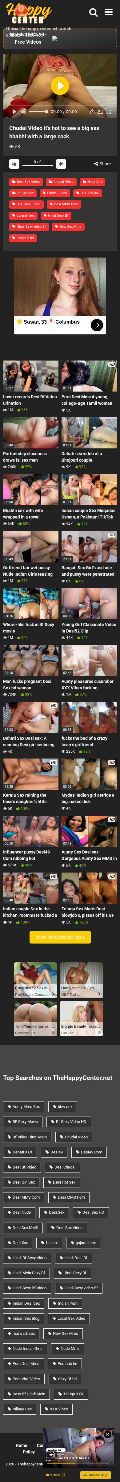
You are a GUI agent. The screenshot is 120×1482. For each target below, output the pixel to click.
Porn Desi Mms (26, 1363)
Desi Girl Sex (24, 1182)
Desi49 (56, 1152)
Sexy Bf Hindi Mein (29, 1394)
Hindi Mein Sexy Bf (29, 1273)
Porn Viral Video (26, 1379)
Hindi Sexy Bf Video (29, 1288)
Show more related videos (60, 937)
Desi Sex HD (93, 1212)
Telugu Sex (25, 193)
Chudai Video (63, 182)
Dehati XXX (22, 1152)
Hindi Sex (94, 182)
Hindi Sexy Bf (57, 216)
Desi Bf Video (24, 1167)
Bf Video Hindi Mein (30, 1137)
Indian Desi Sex (26, 1303)
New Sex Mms (70, 227)
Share (105, 163)
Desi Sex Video (28, 182)
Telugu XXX (73, 1394)
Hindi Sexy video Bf (31, 227)
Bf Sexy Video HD (71, 1121)
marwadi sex (24, 1333)
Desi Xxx (20, 1242)
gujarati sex (25, 216)
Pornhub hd (25, 238)
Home (21, 1445)
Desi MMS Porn (65, 204)
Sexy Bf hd (67, 1379)
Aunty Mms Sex (26, 1106)
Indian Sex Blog (26, 1318)
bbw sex (65, 1106)
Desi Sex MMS (25, 1227)
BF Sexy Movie (25, 1121)
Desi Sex (56, 1212)
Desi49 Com (91, 1152)
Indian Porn (68, 1303)
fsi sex (52, 1242)
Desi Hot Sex (64, 1182)
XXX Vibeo (59, 1409)
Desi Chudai (89, 193)
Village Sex (22, 1409)
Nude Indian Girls (27, 1348)
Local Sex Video (71, 1318)
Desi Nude (22, 1212)
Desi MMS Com (28, 204)
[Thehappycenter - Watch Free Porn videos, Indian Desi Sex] (27, 13)
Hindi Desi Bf (76, 1257)
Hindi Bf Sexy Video (29, 1257)
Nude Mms (70, 1348)
